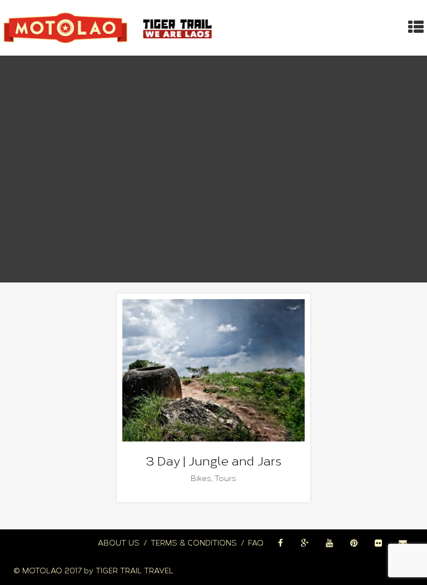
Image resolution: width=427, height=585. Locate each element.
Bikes (201, 478)
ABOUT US (119, 543)
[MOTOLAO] (109, 28)
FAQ (256, 543)
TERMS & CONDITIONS (194, 543)
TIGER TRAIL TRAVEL (134, 571)
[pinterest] (353, 543)
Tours (225, 478)
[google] (305, 543)
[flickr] (378, 543)
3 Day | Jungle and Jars (213, 461)
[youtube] (329, 543)
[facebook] (280, 543)
